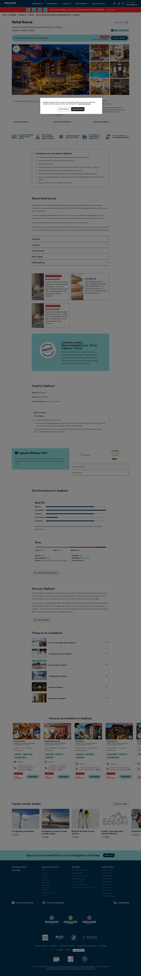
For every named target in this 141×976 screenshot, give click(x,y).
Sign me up (50, 499)
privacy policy (53, 502)
